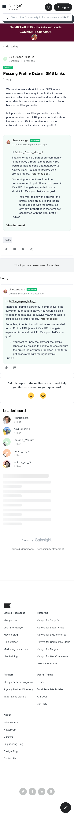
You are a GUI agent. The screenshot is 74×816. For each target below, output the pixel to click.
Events (41, 682)
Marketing (12, 46)
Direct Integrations (47, 663)
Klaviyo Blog (11, 634)
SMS (8, 239)
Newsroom (10, 729)
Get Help (42, 703)
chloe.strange (20, 140)
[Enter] (6, 17)
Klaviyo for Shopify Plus (50, 627)
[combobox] (37, 17)
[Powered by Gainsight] (37, 541)
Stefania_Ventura (24, 439)
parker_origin (22, 451)
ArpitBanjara (21, 417)
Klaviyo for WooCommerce (52, 656)
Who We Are (11, 722)
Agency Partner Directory (18, 689)
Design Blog (11, 751)
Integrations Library (15, 696)
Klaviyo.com (10, 620)
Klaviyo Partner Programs (18, 682)
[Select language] (48, 7)
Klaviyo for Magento (48, 649)
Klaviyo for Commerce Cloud (53, 641)
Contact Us (10, 758)
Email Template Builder (50, 689)
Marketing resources (16, 649)
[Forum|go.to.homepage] (16, 7)
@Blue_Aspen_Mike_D (29, 152)
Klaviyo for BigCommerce (51, 634)
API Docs (42, 696)
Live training (11, 656)
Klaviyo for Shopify (48, 620)
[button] (4, 7)
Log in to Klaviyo (13, 627)
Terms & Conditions (22, 548)
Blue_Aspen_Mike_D (21, 56)
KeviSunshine (22, 428)
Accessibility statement (50, 548)
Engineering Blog (13, 744)
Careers (8, 736)
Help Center (11, 641)
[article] (37, 329)
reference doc (40, 173)
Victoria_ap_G (22, 462)
